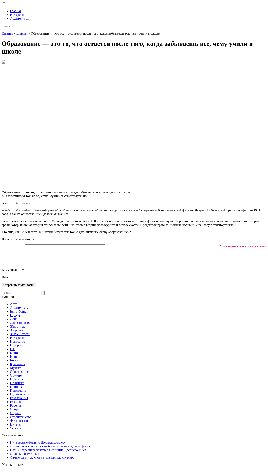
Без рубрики (19, 311)
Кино (14, 353)
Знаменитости (20, 334)
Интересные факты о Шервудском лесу (38, 442)
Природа (16, 386)
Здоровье (16, 330)
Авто (13, 304)
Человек (16, 428)
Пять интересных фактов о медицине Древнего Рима (48, 450)
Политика (17, 383)
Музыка (15, 368)
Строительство (20, 417)
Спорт (14, 409)
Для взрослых (20, 322)
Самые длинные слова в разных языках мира (42, 457)
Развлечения (19, 398)
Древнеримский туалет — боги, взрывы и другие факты (50, 446)
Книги (14, 356)
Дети (13, 319)
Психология (18, 390)
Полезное (17, 379)
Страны (15, 413)
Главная (15, 11)
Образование (19, 371)
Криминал (17, 364)
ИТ (12, 349)
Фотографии (19, 420)
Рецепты (16, 405)
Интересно (18, 15)
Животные (17, 326)
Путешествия (19, 394)
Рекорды (16, 402)
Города (15, 315)
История (16, 345)
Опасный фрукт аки (24, 453)
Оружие (16, 375)
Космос (15, 360)
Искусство (17, 341)
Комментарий (13, 269)
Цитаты (21, 33)
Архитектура (19, 18)
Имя (5, 277)
